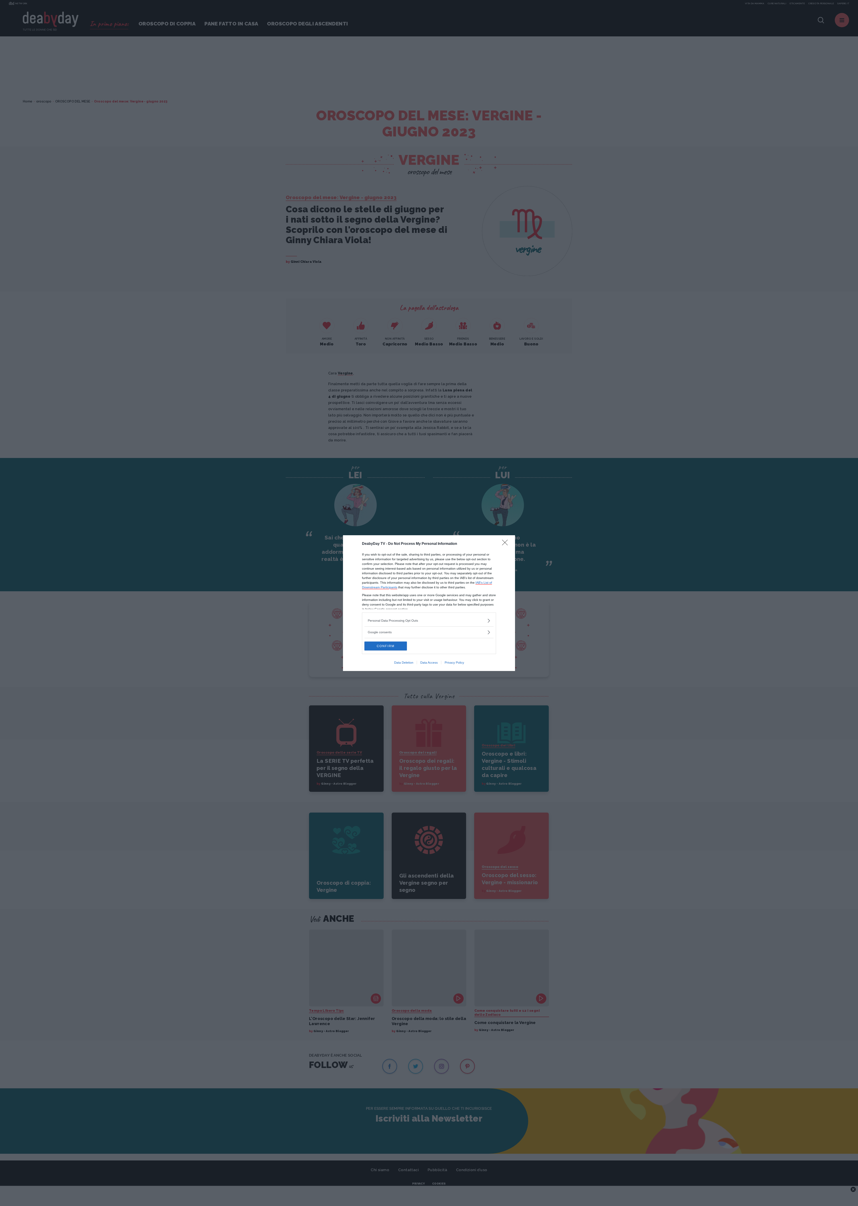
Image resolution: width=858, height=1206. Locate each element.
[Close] (506, 544)
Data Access (429, 662)
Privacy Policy (454, 662)
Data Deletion (403, 662)
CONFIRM (386, 646)
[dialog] (429, 603)
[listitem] (429, 620)
